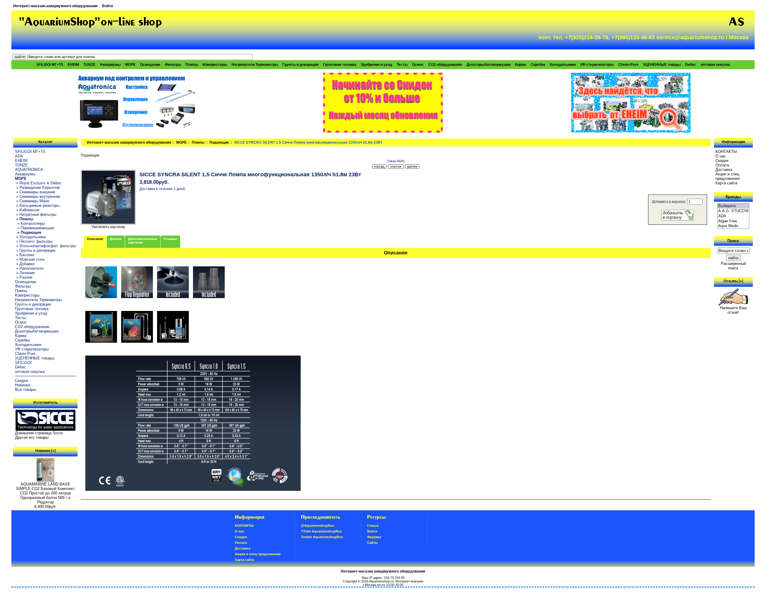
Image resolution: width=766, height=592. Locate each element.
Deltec (690, 65)
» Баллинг (25, 255)
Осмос (418, 65)
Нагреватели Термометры (255, 65)
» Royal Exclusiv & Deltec (38, 183)
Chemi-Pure (628, 65)
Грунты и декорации (300, 65)
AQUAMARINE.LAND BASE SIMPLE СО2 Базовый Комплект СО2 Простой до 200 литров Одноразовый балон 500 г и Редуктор (45, 493)
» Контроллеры (30, 223)
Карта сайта (726, 183)
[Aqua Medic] (733, 226)
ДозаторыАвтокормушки (488, 65)
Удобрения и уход (376, 65)
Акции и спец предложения (727, 176)
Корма (520, 65)
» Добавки (24, 264)
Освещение (150, 65)
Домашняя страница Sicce (39, 433)
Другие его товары (31, 437)
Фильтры (173, 65)
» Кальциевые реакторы (37, 205)
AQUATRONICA (29, 169)
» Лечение (25, 273)
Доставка (723, 169)
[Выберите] (733, 206)
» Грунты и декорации (35, 250)
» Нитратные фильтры (35, 214)
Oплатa (722, 165)
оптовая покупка (715, 65)
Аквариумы (110, 65)
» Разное (23, 277)
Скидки (721, 160)
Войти (107, 6)
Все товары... (27, 389)
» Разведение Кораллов (37, 187)
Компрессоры (215, 65)
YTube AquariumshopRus (321, 531)
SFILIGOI (23, 362)
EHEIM (73, 65)
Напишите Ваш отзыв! (733, 310)
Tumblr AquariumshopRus (322, 537)
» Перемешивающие (34, 228)
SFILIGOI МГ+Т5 (49, 65)
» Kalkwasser (27, 210)
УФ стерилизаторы (597, 65)
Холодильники (563, 65)
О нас (720, 156)
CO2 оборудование (445, 65)
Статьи (373, 525)
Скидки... (23, 380)
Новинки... (24, 385)
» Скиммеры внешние (35, 192)
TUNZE (89, 65)
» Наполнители (29, 268)
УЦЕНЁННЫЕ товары (662, 65)
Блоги (372, 531)
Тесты (402, 65)
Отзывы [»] (733, 281)
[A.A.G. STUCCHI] (733, 211)
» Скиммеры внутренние (37, 196)
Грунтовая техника (339, 65)
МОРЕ (181, 142)
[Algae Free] (733, 221)
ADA (19, 156)
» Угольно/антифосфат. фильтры (45, 246)
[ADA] (733, 216)
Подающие (219, 142)
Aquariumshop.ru (381, 581)
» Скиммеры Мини (32, 201)
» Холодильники (30, 237)
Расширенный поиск (733, 265)
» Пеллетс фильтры (33, 241)
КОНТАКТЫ (726, 151)
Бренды (733, 197)
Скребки (538, 65)
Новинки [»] (45, 451)
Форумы (374, 537)
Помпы (192, 65)
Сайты (372, 542)
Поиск (733, 241)
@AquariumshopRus (317, 525)
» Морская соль (30, 259)
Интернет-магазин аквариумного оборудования (55, 6)
